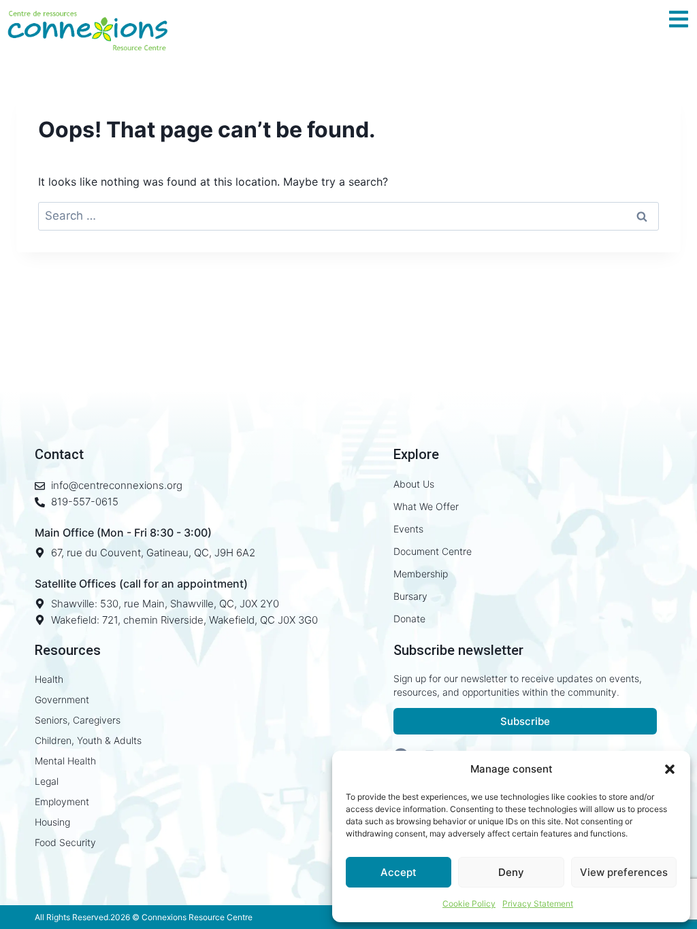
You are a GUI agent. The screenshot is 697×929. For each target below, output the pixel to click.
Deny (511, 872)
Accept (398, 872)
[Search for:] (348, 215)
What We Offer (426, 506)
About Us (413, 484)
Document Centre (432, 551)
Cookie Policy (469, 903)
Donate (409, 618)
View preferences (624, 872)
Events (408, 529)
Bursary (410, 596)
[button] (670, 769)
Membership (420, 573)
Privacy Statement (537, 903)
